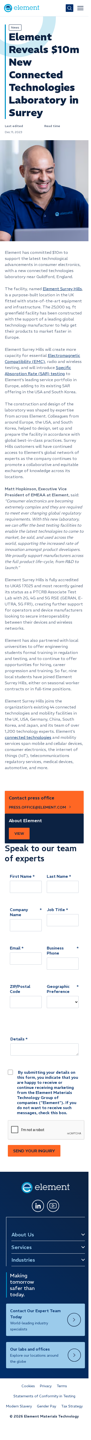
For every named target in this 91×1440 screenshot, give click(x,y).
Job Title (56, 909)
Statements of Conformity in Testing (44, 1396)
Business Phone (55, 950)
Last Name (57, 876)
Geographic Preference (58, 989)
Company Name (19, 912)
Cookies (28, 1386)
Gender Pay (46, 1406)
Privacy (46, 1386)
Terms (62, 1386)
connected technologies (28, 737)
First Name (21, 876)
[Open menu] (80, 8)
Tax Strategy (72, 1406)
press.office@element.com (37, 807)
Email (15, 947)
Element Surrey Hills (62, 288)
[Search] (69, 8)
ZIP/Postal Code (20, 989)
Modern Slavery (19, 1406)
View (19, 833)
